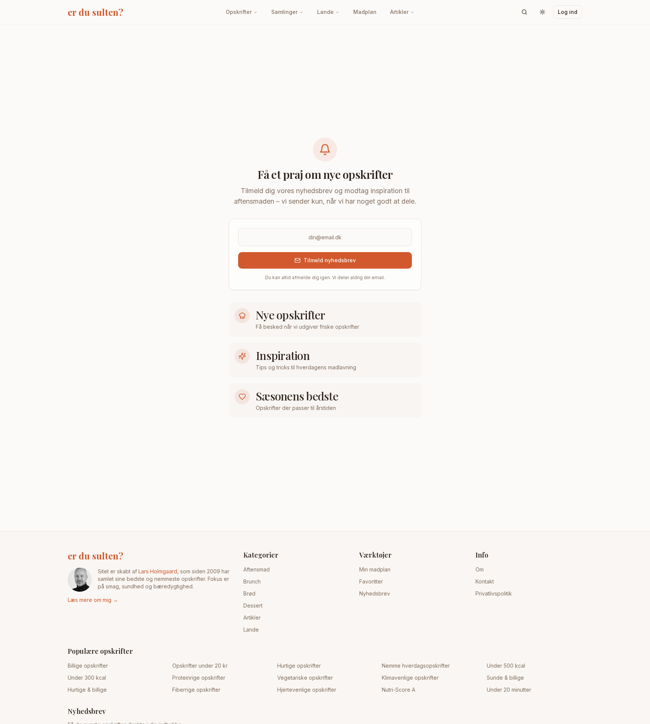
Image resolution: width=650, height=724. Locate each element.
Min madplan (374, 569)
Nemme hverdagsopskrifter (416, 665)
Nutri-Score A (398, 689)
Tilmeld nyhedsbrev (330, 260)
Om (479, 569)
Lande (325, 12)
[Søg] (524, 12)
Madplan (365, 12)
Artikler (399, 12)
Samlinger (284, 12)
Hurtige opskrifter (299, 665)
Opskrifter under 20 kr (200, 665)
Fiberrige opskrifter (196, 689)
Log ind (567, 12)
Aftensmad (256, 569)
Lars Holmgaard (157, 571)
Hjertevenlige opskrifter (306, 689)
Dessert (253, 605)
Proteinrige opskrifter (198, 677)
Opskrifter (239, 12)
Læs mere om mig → (93, 600)
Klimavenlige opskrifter (410, 677)
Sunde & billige (505, 677)
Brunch (252, 581)
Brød (249, 593)
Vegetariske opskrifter (305, 677)
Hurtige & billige (87, 689)
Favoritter (371, 581)
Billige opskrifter (88, 665)
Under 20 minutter (509, 689)
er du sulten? (95, 556)
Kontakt (484, 581)
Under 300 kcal (87, 677)
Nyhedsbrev (374, 593)
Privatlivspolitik (493, 593)
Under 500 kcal (506, 665)
